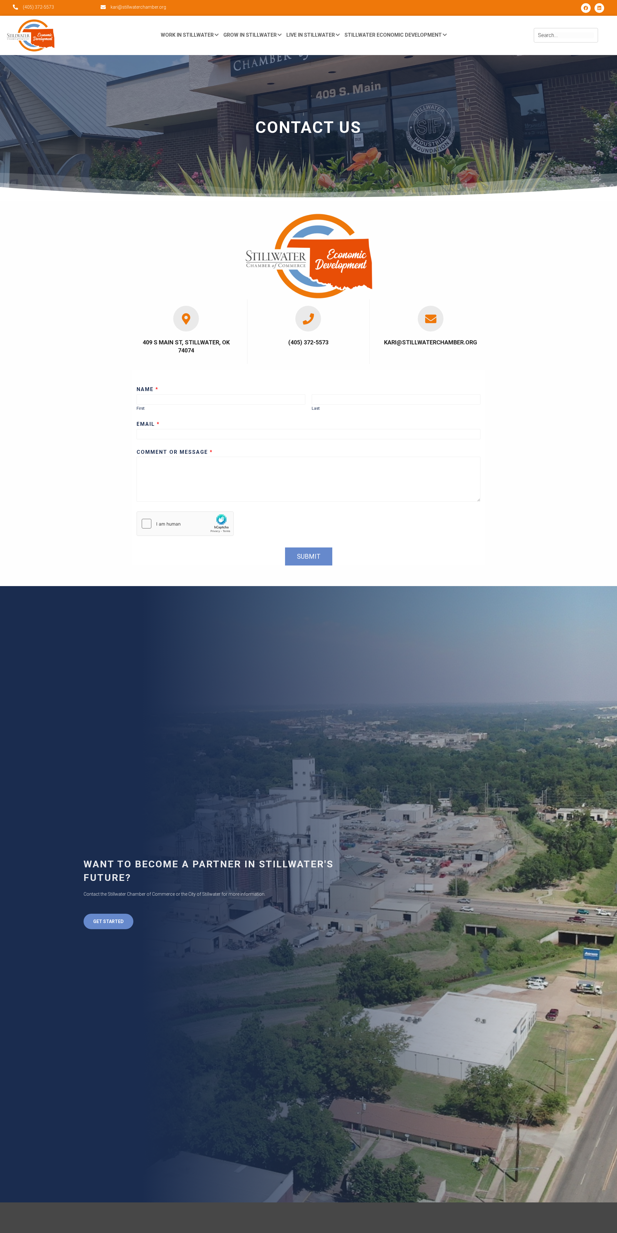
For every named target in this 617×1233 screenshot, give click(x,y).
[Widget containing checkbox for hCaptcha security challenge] (185, 523)
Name (147, 389)
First (141, 408)
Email (148, 424)
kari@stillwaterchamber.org (138, 7)
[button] (586, 8)
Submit (308, 556)
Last (316, 408)
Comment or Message (174, 452)
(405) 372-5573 (38, 7)
